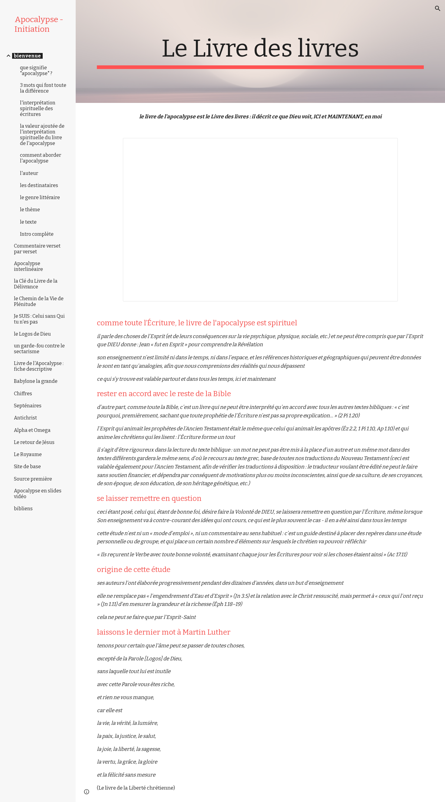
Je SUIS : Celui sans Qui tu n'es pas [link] (39, 319)
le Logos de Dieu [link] (32, 334)
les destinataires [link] (39, 185)
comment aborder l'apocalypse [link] (40, 158)
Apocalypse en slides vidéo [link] (37, 493)
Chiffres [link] (23, 393)
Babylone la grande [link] (36, 381)
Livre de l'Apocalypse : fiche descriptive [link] (39, 366)
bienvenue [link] (27, 56)
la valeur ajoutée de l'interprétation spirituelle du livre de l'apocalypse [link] (42, 134)
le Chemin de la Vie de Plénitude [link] (39, 301)
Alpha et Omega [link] (32, 430)
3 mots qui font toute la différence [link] (43, 88)
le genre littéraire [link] (40, 197)
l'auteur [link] (29, 173)
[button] (437, 8)
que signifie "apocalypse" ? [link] (36, 70)
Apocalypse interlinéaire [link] (28, 266)
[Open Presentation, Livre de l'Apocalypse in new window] (386, 146)
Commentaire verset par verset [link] (37, 249)
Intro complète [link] (37, 234)
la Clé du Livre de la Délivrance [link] (36, 284)
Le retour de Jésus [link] (34, 442)
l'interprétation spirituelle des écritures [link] (37, 108)
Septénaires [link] (27, 406)
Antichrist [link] (25, 418)
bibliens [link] (23, 508)
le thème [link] (30, 209)
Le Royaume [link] (28, 454)
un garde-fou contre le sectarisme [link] (39, 348)
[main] (260, 51)
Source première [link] (33, 479)
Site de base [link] (27, 466)
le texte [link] (28, 222)
